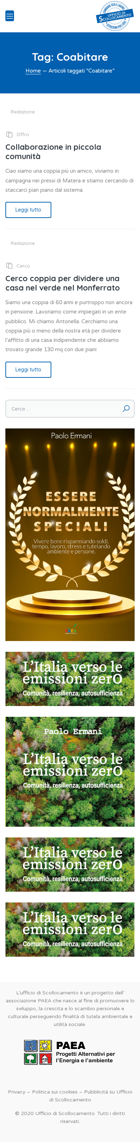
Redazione (23, 112)
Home (33, 71)
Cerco (23, 266)
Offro (23, 134)
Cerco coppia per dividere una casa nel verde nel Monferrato (62, 283)
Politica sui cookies (55, 1092)
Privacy (16, 1092)
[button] (70, 679)
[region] (70, 679)
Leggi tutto (28, 209)
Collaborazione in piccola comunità (53, 151)
